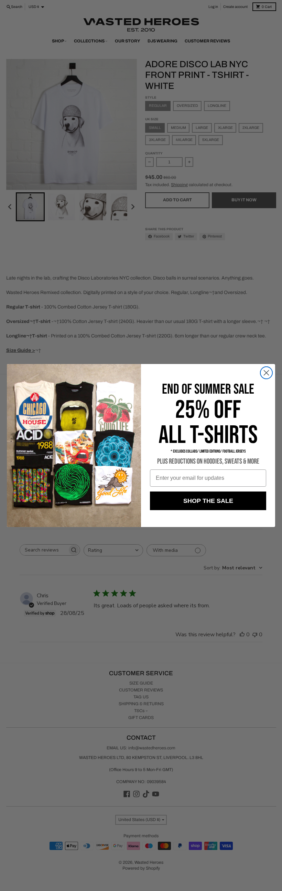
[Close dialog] (266, 373)
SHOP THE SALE (208, 500)
